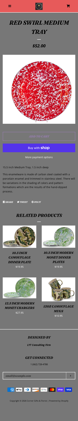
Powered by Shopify (58, 400)
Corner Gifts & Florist (37, 400)
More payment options (39, 157)
